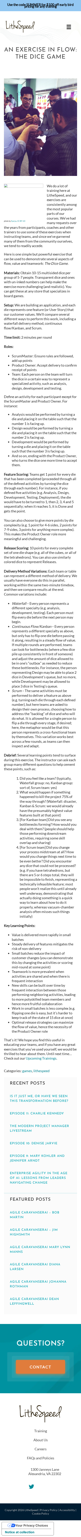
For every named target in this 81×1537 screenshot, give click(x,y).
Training (40, 1431)
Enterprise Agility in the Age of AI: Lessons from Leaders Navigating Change (38, 1178)
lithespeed (41, 1071)
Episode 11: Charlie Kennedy (37, 1113)
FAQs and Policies (40, 1458)
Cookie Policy (40, 1513)
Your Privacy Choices (31, 1525)
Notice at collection (19, 1532)
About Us (40, 1440)
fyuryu (14, 221)
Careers (41, 1449)
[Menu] (69, 27)
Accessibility (67, 1510)
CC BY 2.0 (21, 221)
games (27, 1071)
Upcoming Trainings (41, 1058)
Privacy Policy (48, 1510)
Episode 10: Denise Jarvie (33, 1143)
